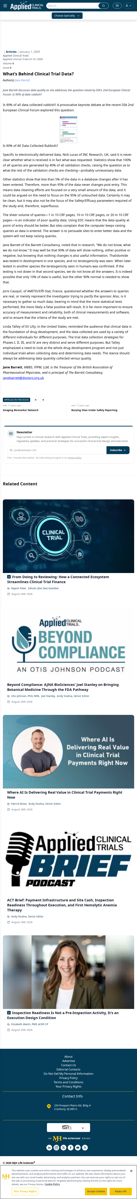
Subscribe (116, 450)
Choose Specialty (65, 15)
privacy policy (74, 457)
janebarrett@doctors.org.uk (23, 378)
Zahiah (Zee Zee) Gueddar (43, 588)
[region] (68, 1182)
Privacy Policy (68, 1078)
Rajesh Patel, (19, 588)
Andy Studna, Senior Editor (73, 696)
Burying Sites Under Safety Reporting (94, 410)
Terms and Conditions (68, 1082)
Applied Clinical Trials (16, 55)
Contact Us (68, 1065)
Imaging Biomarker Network (21, 410)
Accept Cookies (96, 1191)
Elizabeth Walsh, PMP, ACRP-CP (29, 1024)
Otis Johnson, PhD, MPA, (25, 696)
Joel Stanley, (48, 696)
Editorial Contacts (68, 1069)
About (68, 1057)
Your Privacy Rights (69, 1086)
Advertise (68, 1061)
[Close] (131, 1171)
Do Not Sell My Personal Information (68, 1074)
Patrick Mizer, (19, 803)
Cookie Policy (52, 1184)
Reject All (120, 1191)
